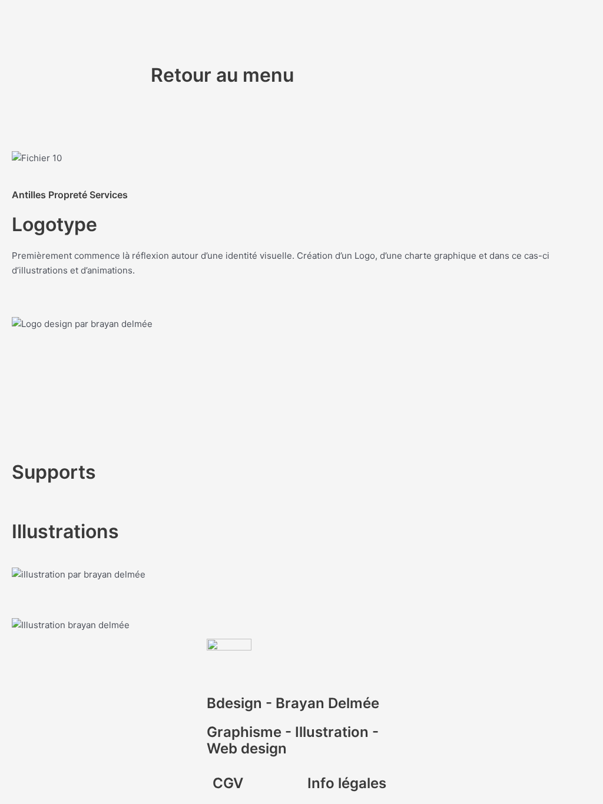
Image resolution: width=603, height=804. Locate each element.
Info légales (346, 783)
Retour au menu (222, 75)
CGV (228, 783)
